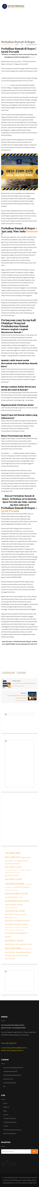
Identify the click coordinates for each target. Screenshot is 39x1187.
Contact (5, 1126)
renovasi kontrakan (23, 952)
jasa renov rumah (12, 914)
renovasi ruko (10, 955)
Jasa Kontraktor (8, 887)
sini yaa (32, 57)
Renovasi (31, 231)
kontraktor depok (24, 927)
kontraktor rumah (14, 940)
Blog (4, 1111)
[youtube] (14, 1164)
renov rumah (10, 958)
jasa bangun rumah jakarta (25, 870)
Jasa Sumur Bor (8, 1079)
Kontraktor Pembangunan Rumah (16, 935)
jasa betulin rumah (12, 875)
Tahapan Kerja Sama (9, 1122)
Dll (4, 1086)
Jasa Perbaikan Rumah (14, 904)
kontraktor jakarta (20, 930)
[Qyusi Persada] (13, 6)
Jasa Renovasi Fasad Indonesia (11, 907)
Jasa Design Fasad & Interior (12, 1075)
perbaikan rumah (25, 944)
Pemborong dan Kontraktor (12, 1130)
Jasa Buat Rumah (14, 883)
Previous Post (23, 682)
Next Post (17, 695)
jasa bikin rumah (13, 879)
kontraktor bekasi (8, 927)
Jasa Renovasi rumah (9, 672)
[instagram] (10, 1164)
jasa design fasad (28, 884)
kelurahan (8, 917)
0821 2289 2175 (12, 857)
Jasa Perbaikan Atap (9, 1083)
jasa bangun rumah (13, 866)
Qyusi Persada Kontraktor (27, 948)
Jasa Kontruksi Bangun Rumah (13, 1068)
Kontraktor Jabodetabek (10, 930)
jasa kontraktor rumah (16, 893)
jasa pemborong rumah (17, 900)
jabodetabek (9, 861)
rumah (11, 453)
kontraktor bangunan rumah (17, 920)
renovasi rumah (22, 955)
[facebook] (3, 1164)
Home (5, 1103)
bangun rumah (26, 857)
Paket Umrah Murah (9, 1134)
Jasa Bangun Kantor (21, 861)
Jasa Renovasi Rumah (31, 44)
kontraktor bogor (16, 927)
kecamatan (23, 914)
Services (6, 1115)
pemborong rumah (12, 944)
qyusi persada (22, 672)
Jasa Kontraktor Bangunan (21, 887)
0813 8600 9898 (12, 852)
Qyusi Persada (5, 85)
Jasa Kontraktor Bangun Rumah (11, 890)
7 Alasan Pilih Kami (9, 1118)
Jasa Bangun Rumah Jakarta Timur (12, 872)
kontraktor (14, 917)
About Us (6, 1107)
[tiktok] (7, 1162)
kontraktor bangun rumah (16, 924)
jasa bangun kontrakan (12, 864)
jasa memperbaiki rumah (13, 897)
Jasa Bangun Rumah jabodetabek (12, 870)
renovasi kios (10, 952)
